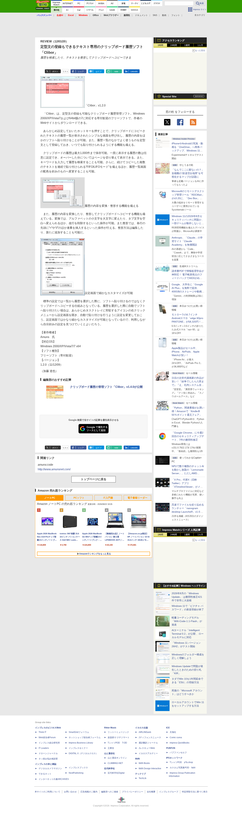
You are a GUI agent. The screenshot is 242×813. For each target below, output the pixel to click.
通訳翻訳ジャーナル (148, 743)
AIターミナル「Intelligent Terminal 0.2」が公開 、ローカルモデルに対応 (188, 634)
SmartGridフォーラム (79, 732)
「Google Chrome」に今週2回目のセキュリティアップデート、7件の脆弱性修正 (188, 436)
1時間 (160, 45)
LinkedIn (134, 71)
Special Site (169, 96)
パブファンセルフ (178, 752)
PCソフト (79, 497)
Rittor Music (110, 727)
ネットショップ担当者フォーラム (85, 737)
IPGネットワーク (174, 758)
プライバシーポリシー (132, 791)
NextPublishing (76, 773)
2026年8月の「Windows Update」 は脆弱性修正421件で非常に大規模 (187, 597)
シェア (81, 71)
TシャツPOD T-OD (117, 743)
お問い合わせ (70, 791)
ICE (168, 727)
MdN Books (144, 763)
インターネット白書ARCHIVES (54, 779)
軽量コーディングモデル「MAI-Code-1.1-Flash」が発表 (187, 621)
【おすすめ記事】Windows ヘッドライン (183, 586)
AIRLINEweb (145, 732)
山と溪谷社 (109, 753)
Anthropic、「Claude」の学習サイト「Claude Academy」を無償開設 (187, 241)
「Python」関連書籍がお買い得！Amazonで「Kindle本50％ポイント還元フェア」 (188, 411)
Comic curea (176, 737)
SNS (155, 15)
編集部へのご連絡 (109, 791)
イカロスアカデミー (148, 753)
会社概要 (151, 791)
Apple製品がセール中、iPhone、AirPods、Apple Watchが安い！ (185, 352)
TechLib (142, 778)
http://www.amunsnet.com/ (54, 469)
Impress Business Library (81, 743)
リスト (65, 71)
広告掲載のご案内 (88, 791)
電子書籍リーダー (137, 497)
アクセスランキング (173, 40)
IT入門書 (108, 497)
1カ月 (200, 45)
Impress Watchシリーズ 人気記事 (181, 529)
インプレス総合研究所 (49, 743)
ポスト (55, 71)
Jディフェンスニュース (150, 737)
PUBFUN (170, 748)
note (116, 71)
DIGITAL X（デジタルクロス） (83, 753)
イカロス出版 (141, 727)
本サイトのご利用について (47, 791)
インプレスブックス (78, 767)
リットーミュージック (118, 732)
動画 (164, 15)
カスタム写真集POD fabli (182, 767)
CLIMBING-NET (115, 763)
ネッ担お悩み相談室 (48, 758)
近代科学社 (109, 768)
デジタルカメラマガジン (50, 768)
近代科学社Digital (116, 773)
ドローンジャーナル (48, 753)
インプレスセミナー (78, 748)
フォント (175, 15)
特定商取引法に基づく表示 (194, 791)
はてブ (99, 71)
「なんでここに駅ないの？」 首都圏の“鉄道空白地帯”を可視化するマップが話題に (189, 173)
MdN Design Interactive (150, 768)
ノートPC (49, 497)
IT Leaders (44, 748)
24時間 (173, 45)
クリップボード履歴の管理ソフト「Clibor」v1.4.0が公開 (106, 386)
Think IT (42, 732)
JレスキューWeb (147, 748)
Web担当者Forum (47, 737)
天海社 (173, 732)
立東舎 (111, 748)
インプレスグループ (168, 791)
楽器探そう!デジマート (119, 737)
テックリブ (140, 774)
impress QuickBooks (179, 743)
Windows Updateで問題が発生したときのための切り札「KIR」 (187, 670)
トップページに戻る (93, 479)
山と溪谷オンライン (117, 758)
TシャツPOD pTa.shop (181, 762)
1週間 (187, 45)
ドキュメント (141, 15)
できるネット (45, 774)
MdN (137, 758)
